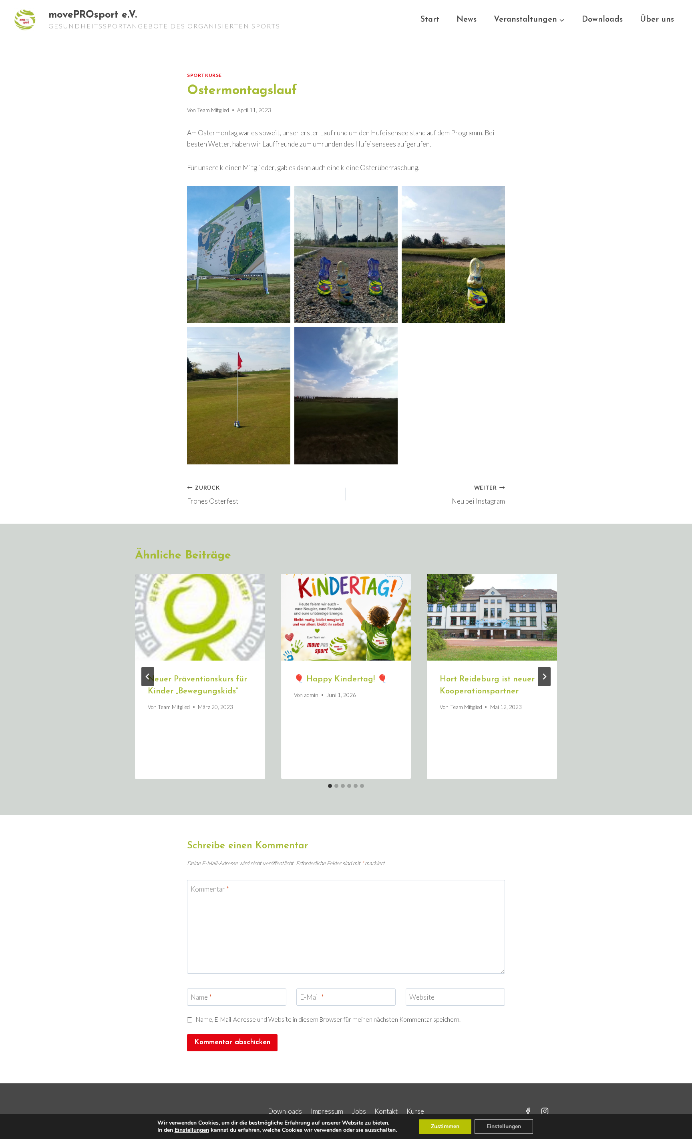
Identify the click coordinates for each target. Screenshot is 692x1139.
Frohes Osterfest (212, 495)
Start (429, 20)
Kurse (415, 1111)
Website (422, 997)
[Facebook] (527, 1111)
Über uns (657, 20)
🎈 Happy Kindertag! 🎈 (340, 679)
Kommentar (210, 888)
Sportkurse (204, 75)
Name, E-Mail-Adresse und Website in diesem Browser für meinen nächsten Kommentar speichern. (328, 1019)
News (467, 20)
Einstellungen (192, 1130)
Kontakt (386, 1111)
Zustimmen (445, 1126)
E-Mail (312, 997)
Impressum (327, 1111)
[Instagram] (545, 1111)
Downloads (602, 20)
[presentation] (200, 617)
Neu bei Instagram (478, 495)
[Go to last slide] (147, 676)
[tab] (330, 786)
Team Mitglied (213, 110)
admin (311, 695)
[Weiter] (544, 676)
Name (201, 997)
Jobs (359, 1111)
